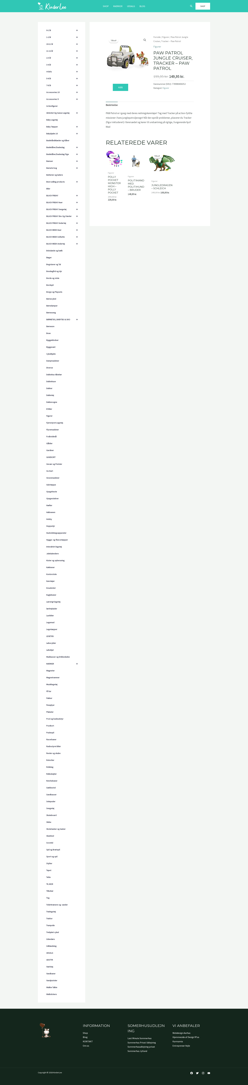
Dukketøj (50, 395)
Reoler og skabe (53, 753)
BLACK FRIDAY (62, 195)
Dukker (49, 388)
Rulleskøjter (51, 774)
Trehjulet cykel (52, 932)
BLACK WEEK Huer (62, 230)
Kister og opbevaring (55, 560)
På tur (48, 691)
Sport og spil (51, 856)
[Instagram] (203, 1073)
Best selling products (62, 181)
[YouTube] (209, 1073)
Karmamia (178, 1041)
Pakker (49, 698)
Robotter (50, 760)
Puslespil (50, 732)
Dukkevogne (51, 402)
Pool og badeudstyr (54, 719)
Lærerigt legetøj (53, 601)
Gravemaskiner (52, 478)
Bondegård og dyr (54, 271)
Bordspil (50, 285)
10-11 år (62, 44)
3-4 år (62, 64)
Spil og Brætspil (53, 849)
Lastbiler (50, 615)
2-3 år (62, 58)
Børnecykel (51, 299)
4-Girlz (62, 71)
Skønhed (50, 836)
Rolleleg (49, 767)
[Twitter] (197, 1073)
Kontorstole (51, 574)
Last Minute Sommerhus (140, 1038)
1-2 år (62, 37)
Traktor (49, 918)
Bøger (49, 257)
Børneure (50, 326)
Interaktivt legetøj (54, 546)
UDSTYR (49, 959)
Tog (48, 898)
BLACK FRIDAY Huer (62, 202)
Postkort (50, 725)
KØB (120, 87)
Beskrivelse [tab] (112, 105)
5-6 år (62, 78)
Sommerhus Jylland (137, 1051)
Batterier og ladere (54, 175)
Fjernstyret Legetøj (54, 422)
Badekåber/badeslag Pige (62, 154)
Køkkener (50, 567)
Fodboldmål (51, 436)
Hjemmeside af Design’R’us (186, 1037)
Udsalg (131, 6)
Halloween (50, 512)
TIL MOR (49, 884)
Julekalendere (52, 553)
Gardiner (50, 450)
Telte (48, 877)
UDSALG (49, 953)
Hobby (49, 519)
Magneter (50, 670)
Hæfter (49, 505)
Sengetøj (50, 808)
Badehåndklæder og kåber (57, 140)
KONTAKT (88, 1041)
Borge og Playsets (54, 292)
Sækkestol (51, 787)
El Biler (49, 409)
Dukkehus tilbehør (54, 374)
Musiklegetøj (51, 684)
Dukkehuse (51, 381)
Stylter (49, 863)
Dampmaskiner (52, 360)
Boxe (48, 333)
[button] (191, 6)
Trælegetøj (51, 911)
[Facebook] (191, 1073)
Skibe (48, 822)
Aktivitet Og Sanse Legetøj (62, 113)
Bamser (62, 161)
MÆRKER (117, 6)
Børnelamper (52, 305)
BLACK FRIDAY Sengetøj (62, 209)
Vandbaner (51, 973)
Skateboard (51, 815)
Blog (142, 6)
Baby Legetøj (52, 119)
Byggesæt (50, 347)
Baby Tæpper (62, 126)
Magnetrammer (53, 677)
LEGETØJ (50, 636)
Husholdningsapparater (56, 533)
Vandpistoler (51, 980)
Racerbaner (51, 739)
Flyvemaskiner (52, 429)
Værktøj (49, 966)
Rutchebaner (51, 780)
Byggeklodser (52, 340)
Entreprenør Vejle (181, 1045)
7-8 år (62, 85)
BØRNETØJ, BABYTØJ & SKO (62, 319)
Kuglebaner (51, 595)
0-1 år (62, 30)
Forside (157, 37)
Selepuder (50, 801)
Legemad (50, 622)
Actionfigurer (52, 106)
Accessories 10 (62, 92)
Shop (106, 6)
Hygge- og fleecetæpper (57, 539)
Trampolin (50, 925)
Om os (86, 1045)
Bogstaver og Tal (53, 264)
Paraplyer (50, 705)
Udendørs (50, 939)
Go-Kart (49, 471)
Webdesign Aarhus (181, 1032)
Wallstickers (51, 994)
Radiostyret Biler (53, 746)
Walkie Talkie (51, 987)
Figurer (49, 416)
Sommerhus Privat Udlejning (142, 1042)
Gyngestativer (52, 498)
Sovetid (49, 842)
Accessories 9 (62, 99)
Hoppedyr (50, 526)
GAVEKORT (51, 457)
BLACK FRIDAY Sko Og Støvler (62, 216)
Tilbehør (49, 891)
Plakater (50, 712)
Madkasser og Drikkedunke (58, 657)
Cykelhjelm (51, 354)
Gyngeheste (51, 491)
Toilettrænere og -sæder (57, 904)
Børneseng (51, 312)
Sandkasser (51, 794)
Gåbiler (49, 443)
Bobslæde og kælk (54, 250)
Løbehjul (50, 650)
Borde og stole (52, 278)
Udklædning (51, 946)
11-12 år (62, 51)
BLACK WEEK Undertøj (62, 243)
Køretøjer (50, 581)
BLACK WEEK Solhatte (62, 237)
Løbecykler (51, 643)
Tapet (48, 870)
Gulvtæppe (51, 484)
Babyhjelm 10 (62, 133)
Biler (48, 188)
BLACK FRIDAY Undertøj (62, 223)
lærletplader (51, 608)
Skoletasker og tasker (56, 829)
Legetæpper (51, 629)
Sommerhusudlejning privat (141, 1046)
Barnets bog (62, 168)
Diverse (49, 367)
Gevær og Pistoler (54, 464)
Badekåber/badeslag (62, 147)
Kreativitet (51, 588)
